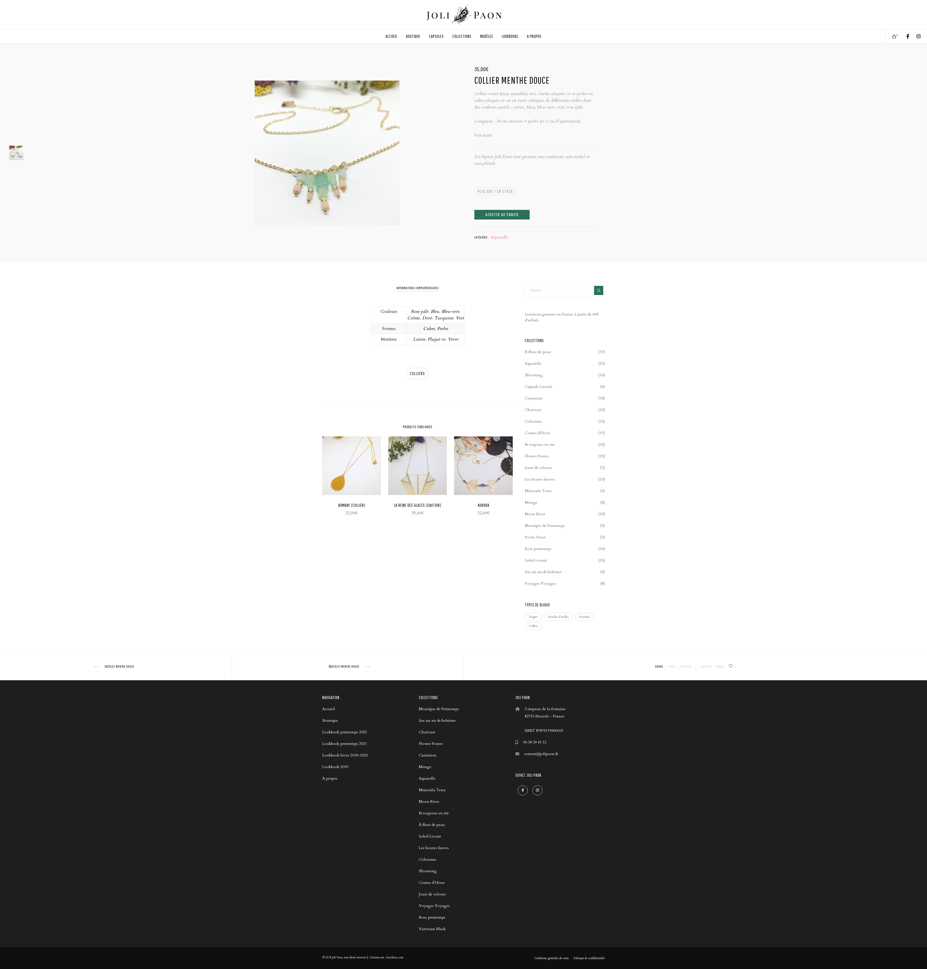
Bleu (435, 312)
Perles (442, 329)
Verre (453, 339)
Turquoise (443, 318)
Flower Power (537, 456)
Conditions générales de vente (551, 958)
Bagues (533, 617)
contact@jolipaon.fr (541, 753)
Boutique (330, 720)
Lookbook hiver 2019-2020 (345, 755)
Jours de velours (538, 467)
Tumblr (719, 666)
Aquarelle (499, 237)
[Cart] (891, 36)
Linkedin (705, 666)
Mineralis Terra (538, 491)
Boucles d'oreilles (558, 617)
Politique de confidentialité (589, 958)
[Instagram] (915, 36)
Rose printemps (538, 548)
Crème (413, 318)
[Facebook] (904, 36)
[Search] (598, 290)
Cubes (429, 329)
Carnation (533, 398)
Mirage (531, 502)
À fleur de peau (538, 352)
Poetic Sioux (535, 537)
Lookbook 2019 (335, 767)
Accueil (328, 709)
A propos (329, 778)
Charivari (533, 409)
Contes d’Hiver (432, 882)
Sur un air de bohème (543, 572)
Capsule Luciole (539, 386)
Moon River (535, 514)
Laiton (419, 339)
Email (672, 666)
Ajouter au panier (502, 214)
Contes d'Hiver (537, 433)
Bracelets (584, 617)
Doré (427, 318)
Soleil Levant (536, 560)
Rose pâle (419, 312)
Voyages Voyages (540, 583)
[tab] (417, 288)
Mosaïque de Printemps (545, 525)
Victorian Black (432, 929)
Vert (460, 318)
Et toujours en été (540, 444)
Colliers (417, 373)
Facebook (686, 666)
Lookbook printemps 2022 (344, 732)
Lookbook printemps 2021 (344, 743)
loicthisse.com (394, 957)
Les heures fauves (540, 479)
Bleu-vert (450, 312)
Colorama (533, 421)
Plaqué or (436, 339)
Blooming (534, 375)
